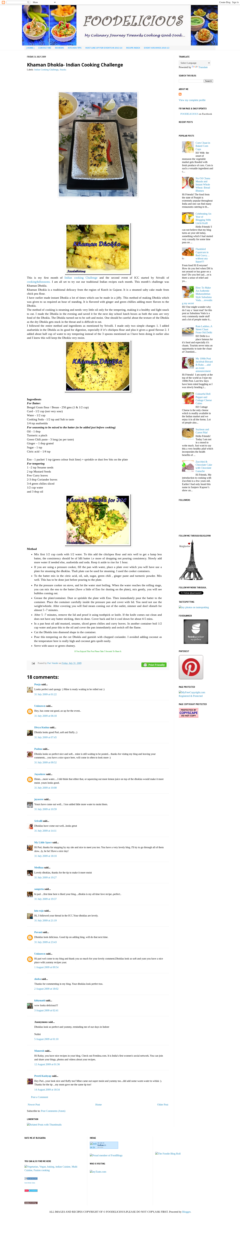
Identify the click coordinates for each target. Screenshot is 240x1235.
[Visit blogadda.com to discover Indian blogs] (31, 1191)
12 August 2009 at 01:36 (47, 1064)
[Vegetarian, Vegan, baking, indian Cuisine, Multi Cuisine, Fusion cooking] (54, 1170)
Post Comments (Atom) (53, 1111)
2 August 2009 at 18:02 (46, 988)
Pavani (38, 932)
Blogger (186, 1211)
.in (101, 1145)
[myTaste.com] (98, 1171)
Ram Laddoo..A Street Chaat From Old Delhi (204, 329)
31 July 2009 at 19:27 (45, 877)
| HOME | (30, 48)
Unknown (39, 706)
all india (100, 1147)
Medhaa (38, 867)
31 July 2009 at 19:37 (45, 899)
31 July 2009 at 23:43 (45, 942)
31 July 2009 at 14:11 (45, 830)
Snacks (63, 69)
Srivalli (38, 821)
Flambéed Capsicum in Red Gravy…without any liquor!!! (203, 255)
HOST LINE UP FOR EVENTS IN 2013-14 (103, 48)
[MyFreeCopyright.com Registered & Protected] (196, 696)
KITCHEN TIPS (74, 48)
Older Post (162, 1104)
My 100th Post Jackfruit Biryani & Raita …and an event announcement (204, 364)
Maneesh (39, 1050)
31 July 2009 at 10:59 (45, 809)
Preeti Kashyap (42, 1076)
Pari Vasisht (53, 663)
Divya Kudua (41, 727)
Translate (203, 67)
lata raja (39, 910)
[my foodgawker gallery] (196, 643)
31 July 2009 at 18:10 (45, 856)
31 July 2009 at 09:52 (45, 762)
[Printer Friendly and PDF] (154, 665)
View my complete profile (192, 100)
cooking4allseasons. (39, 281)
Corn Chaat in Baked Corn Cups (203, 145)
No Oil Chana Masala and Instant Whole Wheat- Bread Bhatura (203, 184)
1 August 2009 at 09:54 (46, 967)
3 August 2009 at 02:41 (46, 1010)
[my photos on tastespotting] (194, 607)
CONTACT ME (44, 48)
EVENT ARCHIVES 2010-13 (156, 48)
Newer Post (34, 1104)
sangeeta (39, 889)
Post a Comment (39, 1097)
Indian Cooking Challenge (46, 69)
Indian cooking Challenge (80, 277)
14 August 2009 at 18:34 (47, 1089)
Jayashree (39, 774)
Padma (38, 749)
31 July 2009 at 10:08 (45, 787)
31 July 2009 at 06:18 (45, 715)
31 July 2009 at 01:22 (45, 694)
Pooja (37, 684)
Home (98, 1104)
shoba (37, 979)
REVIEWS (59, 48)
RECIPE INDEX (133, 48)
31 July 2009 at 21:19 (45, 920)
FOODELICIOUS (189, 114)
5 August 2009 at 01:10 (46, 1039)
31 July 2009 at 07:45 (45, 737)
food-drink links (29, 1183)
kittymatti (39, 1000)
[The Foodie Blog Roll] (168, 1153)
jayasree (38, 799)
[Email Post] (33, 663)
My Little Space (43, 842)
